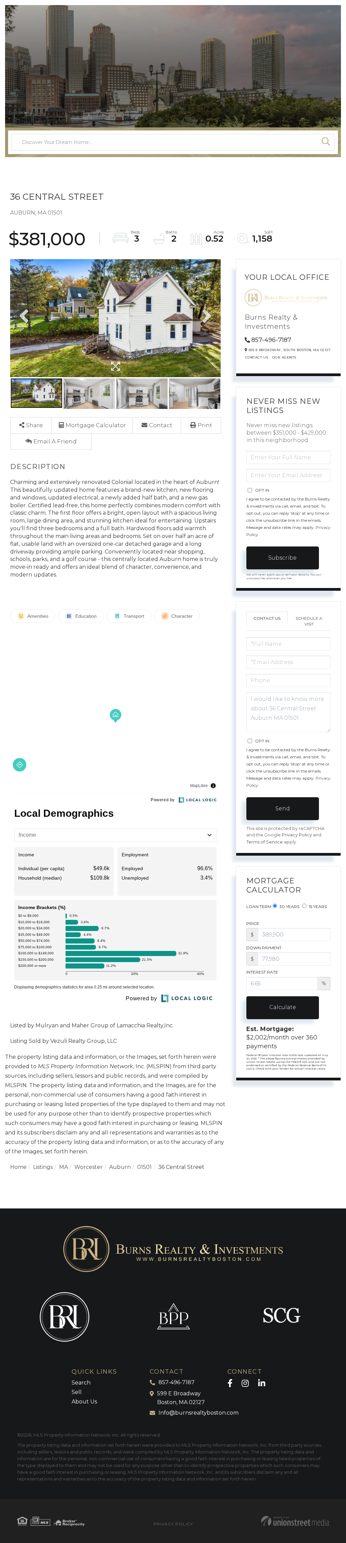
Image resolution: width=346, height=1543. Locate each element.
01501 (144, 1167)
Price (252, 923)
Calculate (282, 1007)
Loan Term (258, 906)
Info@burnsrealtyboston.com (198, 1413)
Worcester (88, 1167)
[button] (326, 142)
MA (63, 1167)
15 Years (317, 906)
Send (282, 808)
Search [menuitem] (81, 1382)
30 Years (288, 906)
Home (18, 1167)
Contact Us (256, 357)
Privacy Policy (297, 834)
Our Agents (284, 357)
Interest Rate (262, 972)
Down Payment (263, 947)
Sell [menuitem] (77, 1392)
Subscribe (282, 558)
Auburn (120, 1167)
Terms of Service (264, 841)
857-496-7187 (271, 340)
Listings (43, 1167)
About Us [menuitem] (84, 1401)
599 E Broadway (181, 1397)
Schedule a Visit (309, 621)
